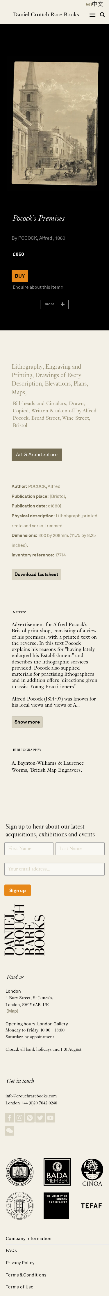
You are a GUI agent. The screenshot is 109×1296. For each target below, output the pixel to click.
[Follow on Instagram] (19, 1117)
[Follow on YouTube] (50, 1117)
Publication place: (30, 496)
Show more (27, 722)
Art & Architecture (37, 454)
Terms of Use (20, 1287)
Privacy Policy (20, 1262)
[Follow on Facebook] (9, 1117)
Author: (19, 486)
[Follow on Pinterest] (30, 1117)
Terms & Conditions (26, 1275)
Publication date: (29, 506)
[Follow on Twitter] (40, 1117)
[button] (92, 15)
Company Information (29, 1238)
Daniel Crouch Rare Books (46, 15)
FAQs (11, 1250)
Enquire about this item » (38, 287)
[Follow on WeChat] (9, 1131)
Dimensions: (24, 535)
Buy (20, 276)
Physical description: (33, 516)
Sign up (17, 890)
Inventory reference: (33, 555)
